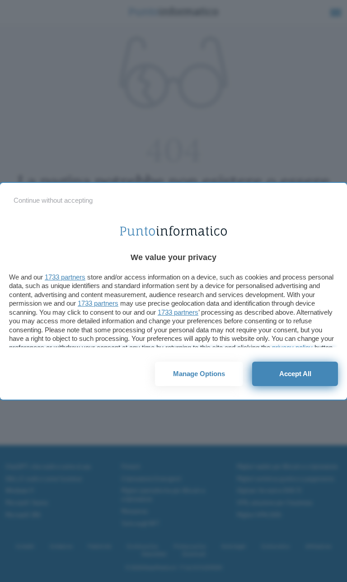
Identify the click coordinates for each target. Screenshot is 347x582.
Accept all (295, 373)
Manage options (199, 373)
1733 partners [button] (65, 277)
